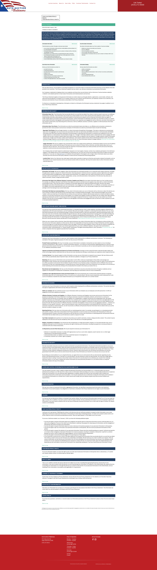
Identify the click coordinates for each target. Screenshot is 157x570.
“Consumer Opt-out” (107, 227)
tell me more (74, 43)
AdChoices (62, 153)
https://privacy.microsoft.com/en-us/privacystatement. (92, 218)
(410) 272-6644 (137, 5)
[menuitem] (53, 3)
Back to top (45, 107)
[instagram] (95, 539)
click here (76, 140)
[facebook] (93, 539)
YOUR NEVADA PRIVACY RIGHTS (50, 19)
